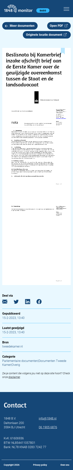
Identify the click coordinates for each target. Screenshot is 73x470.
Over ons (64, 465)
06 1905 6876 (48, 427)
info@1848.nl (48, 418)
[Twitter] (19, 302)
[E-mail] (7, 302)
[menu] (66, 8)
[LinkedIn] (30, 302)
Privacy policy (40, 465)
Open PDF (57, 25)
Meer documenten (22, 25)
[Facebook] (41, 302)
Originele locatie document (45, 34)
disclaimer (14, 377)
